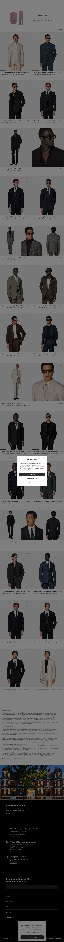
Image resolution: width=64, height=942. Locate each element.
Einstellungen (32, 482)
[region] (32, 471)
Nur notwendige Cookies (32, 478)
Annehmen (32, 474)
